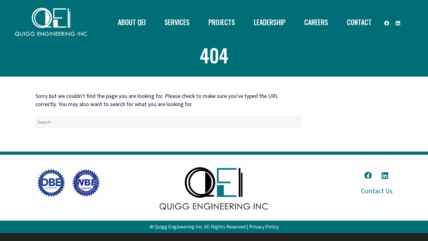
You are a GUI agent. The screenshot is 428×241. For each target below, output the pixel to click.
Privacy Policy (264, 226)
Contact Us (377, 191)
